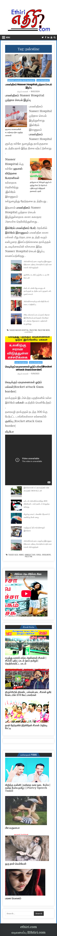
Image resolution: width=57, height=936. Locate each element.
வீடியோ (9, 431)
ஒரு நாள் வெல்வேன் (15, 863)
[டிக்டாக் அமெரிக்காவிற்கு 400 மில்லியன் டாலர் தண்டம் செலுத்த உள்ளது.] (16, 506)
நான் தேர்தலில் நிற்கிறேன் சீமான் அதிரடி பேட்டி (26, 727)
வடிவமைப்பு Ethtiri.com (28, 932)
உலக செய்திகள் (43, 80)
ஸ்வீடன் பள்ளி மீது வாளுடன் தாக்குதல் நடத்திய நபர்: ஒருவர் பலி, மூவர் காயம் (37, 291)
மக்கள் (20, 402)
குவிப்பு (9, 421)
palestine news (44, 330)
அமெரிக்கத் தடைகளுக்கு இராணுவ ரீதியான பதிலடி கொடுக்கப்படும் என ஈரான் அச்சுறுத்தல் (38, 264)
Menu (8, 37)
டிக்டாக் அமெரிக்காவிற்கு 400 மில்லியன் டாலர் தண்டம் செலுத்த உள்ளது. (37, 504)
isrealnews (46, 555)
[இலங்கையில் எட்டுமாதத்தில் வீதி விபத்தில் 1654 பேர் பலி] (16, 492)
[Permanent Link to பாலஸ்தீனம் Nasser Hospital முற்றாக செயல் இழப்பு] (28, 65)
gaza (16, 555)
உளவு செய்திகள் (36, 362)
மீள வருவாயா (12, 827)
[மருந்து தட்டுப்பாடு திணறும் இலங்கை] (16, 532)
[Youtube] (51, 37)
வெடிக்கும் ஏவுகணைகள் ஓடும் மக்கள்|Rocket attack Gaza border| (28, 368)
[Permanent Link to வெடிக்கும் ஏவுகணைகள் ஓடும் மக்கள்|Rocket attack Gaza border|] (28, 348)
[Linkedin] (48, 37)
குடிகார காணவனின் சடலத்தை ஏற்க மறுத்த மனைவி (14, 132)
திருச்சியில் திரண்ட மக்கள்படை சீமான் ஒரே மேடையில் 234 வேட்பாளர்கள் (28, 693)
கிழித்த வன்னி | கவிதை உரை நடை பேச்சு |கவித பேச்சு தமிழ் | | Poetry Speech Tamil (27, 788)
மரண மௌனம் (13, 898)
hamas (21, 555)
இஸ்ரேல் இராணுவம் (17, 232)
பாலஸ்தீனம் (36, 134)
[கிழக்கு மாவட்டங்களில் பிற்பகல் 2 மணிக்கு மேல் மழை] (16, 519)
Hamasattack (30, 555)
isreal (38, 555)
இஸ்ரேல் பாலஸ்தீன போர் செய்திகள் (21, 80)
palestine (33, 330)
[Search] (55, 37)
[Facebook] (45, 37)
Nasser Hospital (22, 330)
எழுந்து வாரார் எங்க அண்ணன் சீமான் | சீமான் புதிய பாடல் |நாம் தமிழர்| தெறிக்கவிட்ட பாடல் (25, 660)
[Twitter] (43, 37)
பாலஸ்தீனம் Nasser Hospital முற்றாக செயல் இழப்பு (28, 86)
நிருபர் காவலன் (22, 91)
